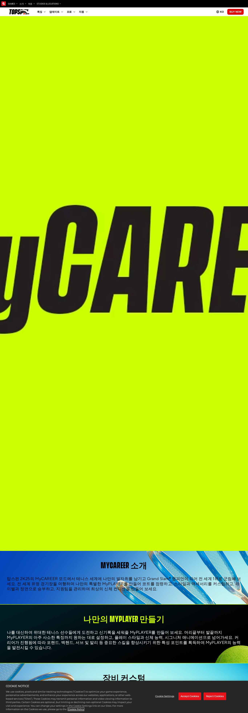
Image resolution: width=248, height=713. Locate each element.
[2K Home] (3, 3)
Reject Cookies (215, 696)
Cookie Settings (164, 696)
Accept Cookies (190, 696)
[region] (124, 697)
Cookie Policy (76, 709)
